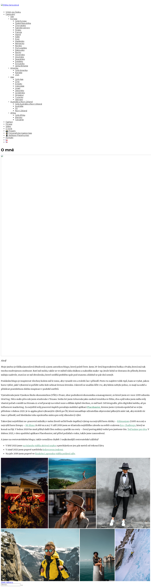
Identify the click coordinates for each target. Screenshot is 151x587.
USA (17, 75)
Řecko (18, 52)
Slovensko (20, 55)
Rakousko (20, 50)
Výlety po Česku (13, 12)
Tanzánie (19, 120)
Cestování (10, 14)
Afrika (13, 113)
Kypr (17, 39)
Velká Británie (21, 66)
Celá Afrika (20, 115)
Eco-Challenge (128, 425)
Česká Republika (23, 23)
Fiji (16, 108)
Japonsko (19, 90)
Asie (12, 77)
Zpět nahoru (7, 582)
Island (18, 34)
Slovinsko (19, 57)
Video (8, 126)
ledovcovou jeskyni (53, 449)
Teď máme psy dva (137, 429)
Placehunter (93, 407)
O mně (9, 129)
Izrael (17, 88)
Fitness (9, 124)
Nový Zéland (21, 111)
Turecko (19, 97)
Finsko (18, 30)
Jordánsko (20, 93)
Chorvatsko (20, 25)
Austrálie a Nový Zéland (21, 102)
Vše (12, 16)
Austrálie (19, 106)
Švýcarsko (20, 64)
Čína (17, 81)
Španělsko (20, 59)
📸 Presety (11, 131)
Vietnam (19, 99)
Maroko (18, 117)
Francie (18, 32)
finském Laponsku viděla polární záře (55, 453)
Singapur (19, 95)
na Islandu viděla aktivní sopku (39, 445)
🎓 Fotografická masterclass (19, 133)
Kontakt (9, 138)
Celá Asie (19, 79)
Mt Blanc (30, 425)
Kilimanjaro (123, 421)
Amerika (14, 68)
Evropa (13, 19)
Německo (19, 43)
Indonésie (19, 86)
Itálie (17, 37)
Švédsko (19, 61)
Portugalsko (21, 48)
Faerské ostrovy (22, 28)
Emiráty (18, 84)
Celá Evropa (20, 21)
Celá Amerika (21, 70)
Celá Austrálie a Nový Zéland (28, 104)
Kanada (18, 73)
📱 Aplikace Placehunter (17, 135)
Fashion (9, 122)
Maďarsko (19, 41)
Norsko (18, 46)
